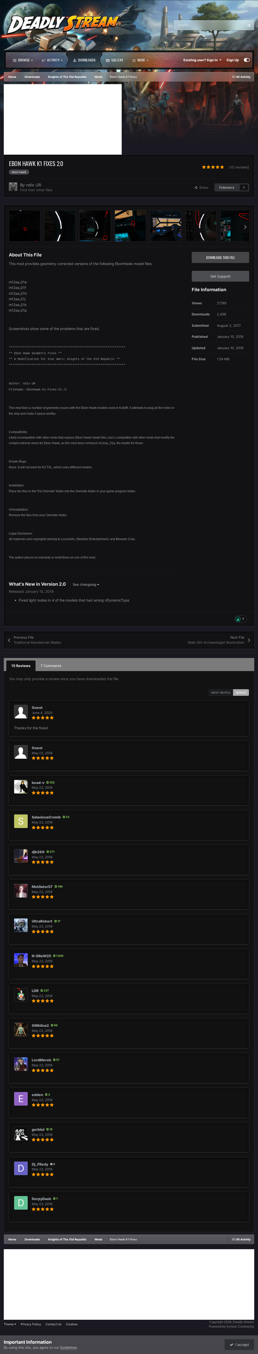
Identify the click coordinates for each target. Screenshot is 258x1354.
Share (202, 187)
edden (37, 1095)
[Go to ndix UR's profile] (13, 186)
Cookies (72, 1324)
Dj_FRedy (40, 1164)
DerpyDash (41, 1199)
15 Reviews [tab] (20, 666)
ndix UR (33, 184)
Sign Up (233, 60)
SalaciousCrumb (46, 817)
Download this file (220, 257)
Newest (241, 692)
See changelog (85, 584)
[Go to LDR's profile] (21, 995)
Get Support (220, 276)
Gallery (117, 59)
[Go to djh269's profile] (21, 856)
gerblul (38, 1129)
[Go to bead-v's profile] (21, 787)
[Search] (249, 25)
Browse (23, 59)
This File (231, 25)
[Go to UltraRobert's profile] (21, 925)
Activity (52, 59)
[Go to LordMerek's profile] (21, 1064)
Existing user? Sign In (201, 60)
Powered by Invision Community (231, 1326)
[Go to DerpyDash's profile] (21, 1203)
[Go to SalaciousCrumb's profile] (21, 821)
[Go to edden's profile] (21, 1099)
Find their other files (36, 190)
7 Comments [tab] (51, 666)
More (141, 59)
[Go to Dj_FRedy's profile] (21, 1168)
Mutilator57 (42, 886)
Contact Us (53, 1324)
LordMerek (41, 1060)
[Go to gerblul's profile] (21, 1133)
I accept (241, 1344)
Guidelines (68, 1347)
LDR (35, 990)
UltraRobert (42, 921)
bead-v (38, 782)
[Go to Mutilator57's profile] (21, 891)
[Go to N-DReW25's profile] (21, 960)
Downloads (86, 59)
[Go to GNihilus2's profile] (21, 1029)
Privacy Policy (31, 1324)
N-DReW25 (41, 956)
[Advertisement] (63, 119)
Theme (9, 1324)
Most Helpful (221, 692)
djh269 (38, 852)
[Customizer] (246, 60)
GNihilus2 (40, 1025)
